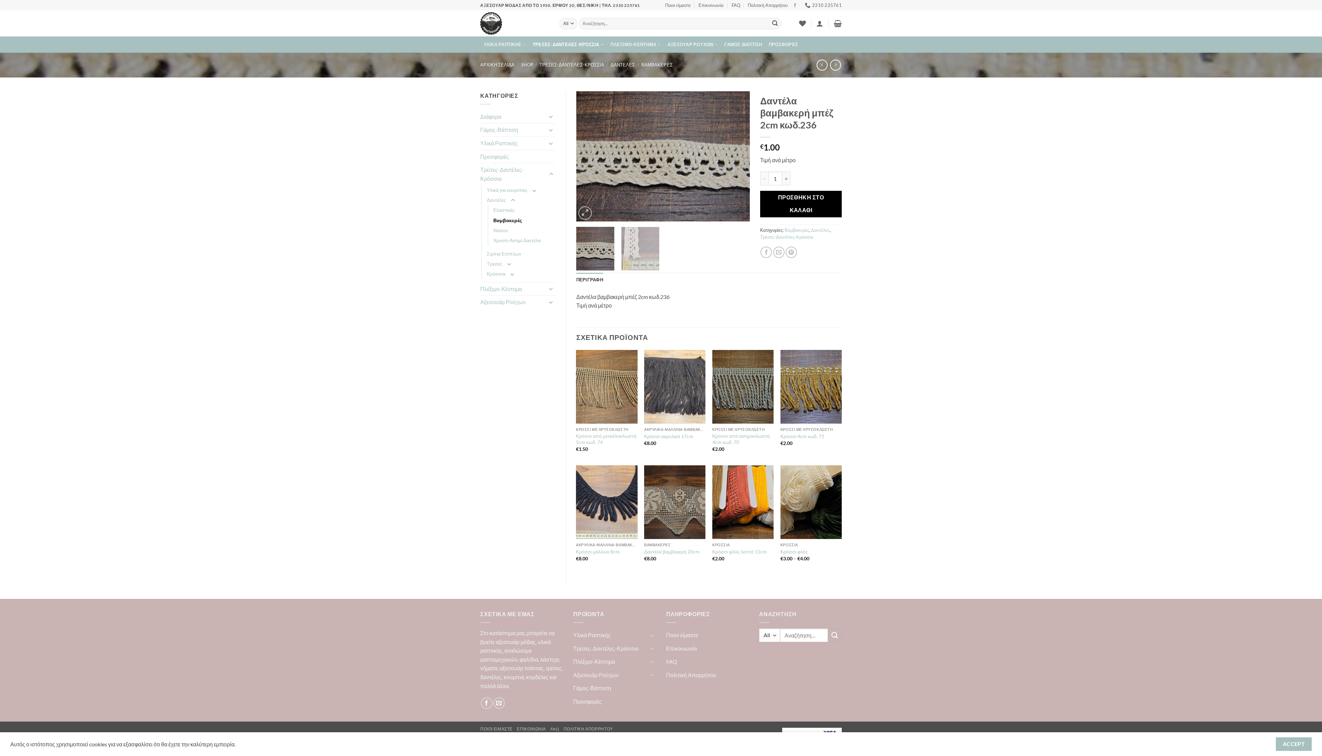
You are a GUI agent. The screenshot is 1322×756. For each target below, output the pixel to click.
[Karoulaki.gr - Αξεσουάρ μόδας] (514, 23)
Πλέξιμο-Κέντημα (633, 44)
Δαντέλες (623, 65)
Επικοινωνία (711, 5)
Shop (527, 65)
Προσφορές (783, 44)
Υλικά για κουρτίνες (507, 190)
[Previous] (588, 156)
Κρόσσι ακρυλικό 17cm (668, 436)
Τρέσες (494, 264)
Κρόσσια (496, 274)
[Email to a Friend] (779, 252)
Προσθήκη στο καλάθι (801, 203)
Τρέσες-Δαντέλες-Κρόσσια (566, 44)
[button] (819, 23)
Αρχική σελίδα (497, 65)
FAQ (736, 5)
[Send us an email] (499, 703)
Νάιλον (500, 230)
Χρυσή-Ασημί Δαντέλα (517, 240)
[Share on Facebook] (766, 252)
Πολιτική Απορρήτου (768, 5)
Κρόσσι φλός (794, 552)
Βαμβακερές (657, 65)
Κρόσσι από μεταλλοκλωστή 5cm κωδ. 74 (606, 439)
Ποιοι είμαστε (678, 5)
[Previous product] (835, 65)
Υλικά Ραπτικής (503, 44)
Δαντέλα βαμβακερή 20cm (672, 552)
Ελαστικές (504, 210)
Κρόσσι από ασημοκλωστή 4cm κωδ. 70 (741, 439)
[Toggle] (551, 116)
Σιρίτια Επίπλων (504, 254)
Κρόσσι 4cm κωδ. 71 (802, 436)
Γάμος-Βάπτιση (743, 44)
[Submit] (775, 24)
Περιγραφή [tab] (589, 279)
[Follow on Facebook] (795, 5)
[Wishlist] (802, 23)
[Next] (738, 156)
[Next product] (822, 65)
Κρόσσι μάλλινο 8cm (598, 552)
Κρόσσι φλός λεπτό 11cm (739, 552)
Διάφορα (490, 116)
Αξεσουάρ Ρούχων (690, 44)
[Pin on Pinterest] (791, 252)
